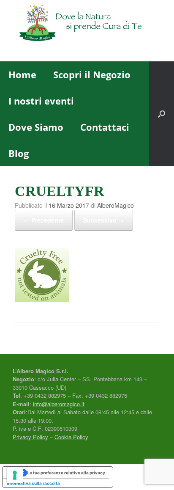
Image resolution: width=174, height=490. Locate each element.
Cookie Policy (71, 437)
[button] (161, 113)
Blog (18, 153)
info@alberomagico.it (58, 404)
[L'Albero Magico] (87, 24)
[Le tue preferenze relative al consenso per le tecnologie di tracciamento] (15, 475)
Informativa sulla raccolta (33, 483)
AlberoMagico (115, 205)
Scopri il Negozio (91, 74)
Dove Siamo (35, 127)
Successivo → (103, 220)
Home (22, 74)
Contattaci (104, 127)
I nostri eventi (41, 100)
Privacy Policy (30, 437)
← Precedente (44, 220)
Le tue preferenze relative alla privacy (66, 472)
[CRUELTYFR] (42, 299)
